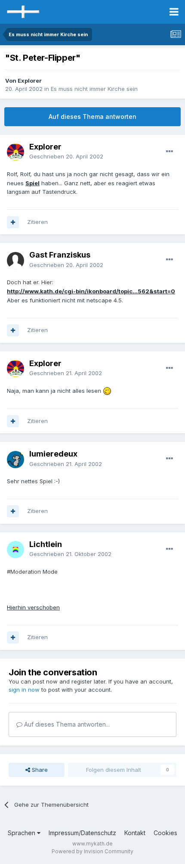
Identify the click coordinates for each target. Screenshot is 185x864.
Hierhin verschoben (33, 607)
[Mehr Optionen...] (169, 151)
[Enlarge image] (107, 390)
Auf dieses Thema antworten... (66, 724)
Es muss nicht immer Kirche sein (94, 88)
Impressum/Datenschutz (82, 832)
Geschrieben (66, 156)
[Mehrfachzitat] (13, 222)
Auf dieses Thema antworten (92, 116)
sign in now (24, 689)
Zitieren (37, 221)
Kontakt (134, 832)
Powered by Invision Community (92, 851)
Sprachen (22, 832)
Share (39, 769)
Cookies (165, 832)
